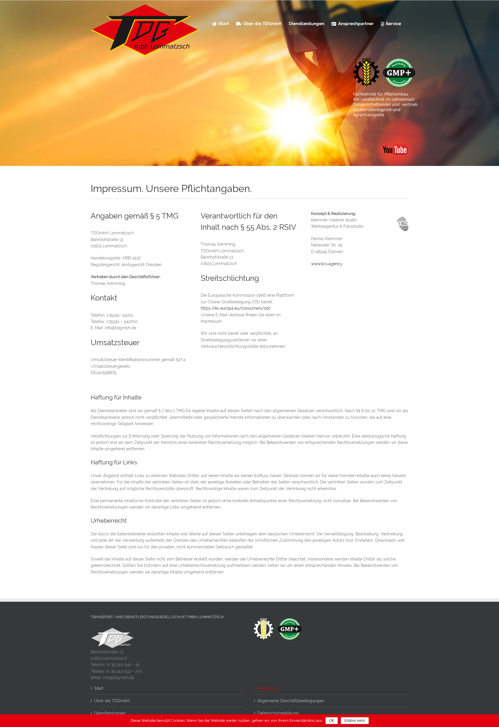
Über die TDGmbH (111, 700)
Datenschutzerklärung (278, 713)
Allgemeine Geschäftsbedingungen (290, 700)
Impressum (267, 688)
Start (98, 688)
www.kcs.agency (326, 263)
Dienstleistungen (110, 713)
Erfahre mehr (355, 721)
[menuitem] (220, 23)
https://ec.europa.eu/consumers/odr (235, 308)
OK (331, 721)
